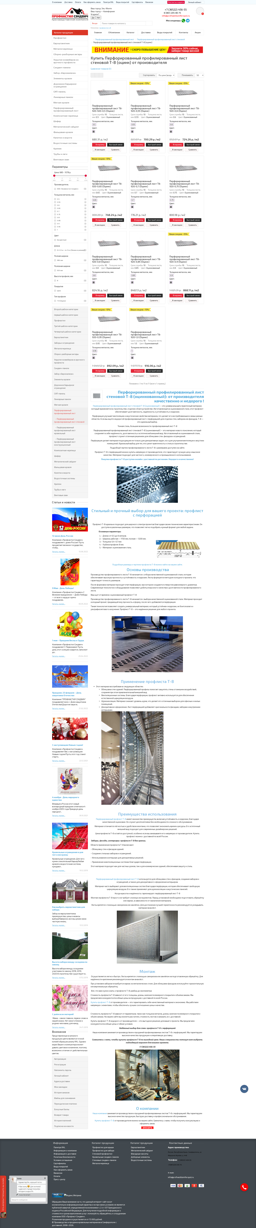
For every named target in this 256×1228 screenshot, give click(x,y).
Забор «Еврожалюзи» (64, 73)
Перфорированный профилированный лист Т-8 (117, 879)
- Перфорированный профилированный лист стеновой (69, 420)
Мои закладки (60, 1087)
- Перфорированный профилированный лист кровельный (64, 430)
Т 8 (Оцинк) (71, 301)
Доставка (68, 2)
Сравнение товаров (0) (101, 68)
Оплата (78, 2)
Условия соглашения (63, 1160)
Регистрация (60, 1064)
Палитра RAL (108, 2)
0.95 (71, 227)
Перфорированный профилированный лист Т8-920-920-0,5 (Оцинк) (107, 108)
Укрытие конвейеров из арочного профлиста (66, 61)
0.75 (71, 214)
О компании (57, 2)
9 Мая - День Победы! (63, 588)
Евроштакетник (61, 43)
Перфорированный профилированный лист (65, 109)
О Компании (114, 32)
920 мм (71, 270)
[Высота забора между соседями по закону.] (70, 945)
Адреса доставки (62, 1081)
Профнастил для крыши (103, 1147)
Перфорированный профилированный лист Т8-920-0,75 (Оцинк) (184, 184)
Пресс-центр (59, 1179)
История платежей (62, 1120)
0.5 (71, 199)
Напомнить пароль (62, 1070)
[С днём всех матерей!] (70, 998)
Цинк (71, 291)
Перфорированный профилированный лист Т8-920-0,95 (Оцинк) (107, 334)
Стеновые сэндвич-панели (104, 1160)
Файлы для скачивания (64, 1098)
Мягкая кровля (61, 102)
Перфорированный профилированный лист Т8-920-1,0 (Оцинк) (146, 334)
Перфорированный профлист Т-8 (111, 819)
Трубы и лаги (60, 154)
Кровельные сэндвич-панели (105, 1157)
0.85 (71, 220)
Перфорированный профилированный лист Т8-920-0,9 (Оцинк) (184, 259)
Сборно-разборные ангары (67, 54)
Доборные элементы (140, 1157)
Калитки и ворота (62, 137)
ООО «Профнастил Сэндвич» (71, 189)
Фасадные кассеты (139, 1154)
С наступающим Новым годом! (67, 745)
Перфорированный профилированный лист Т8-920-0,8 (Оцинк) (107, 259)
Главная (98, 32)
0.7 (71, 211)
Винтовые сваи (61, 159)
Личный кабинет (61, 1075)
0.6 (71, 205)
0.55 (71, 202)
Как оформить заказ (92, 2)
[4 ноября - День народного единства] (70, 781)
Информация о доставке (65, 1154)
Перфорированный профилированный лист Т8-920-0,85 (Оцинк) (146, 259)
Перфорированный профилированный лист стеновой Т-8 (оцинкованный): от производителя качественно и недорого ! (155, 396)
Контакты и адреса (176, 2)
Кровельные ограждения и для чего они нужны (67, 853)
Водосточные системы (65, 143)
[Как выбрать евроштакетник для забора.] (70, 890)
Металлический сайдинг (66, 126)
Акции (198, 32)
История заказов (61, 1092)
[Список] (97, 75)
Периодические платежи (65, 1104)
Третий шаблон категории (66, 326)
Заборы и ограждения (64, 343)
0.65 (71, 208)
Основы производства (148, 569)
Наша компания (100, 1113)
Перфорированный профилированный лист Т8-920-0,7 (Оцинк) (146, 184)
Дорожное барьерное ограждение (64, 85)
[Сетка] (93, 75)
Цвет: (94, 128)
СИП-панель (59, 91)
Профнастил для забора (103, 1150)
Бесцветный (71, 240)
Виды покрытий (122, 2)
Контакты (183, 32)
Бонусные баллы (61, 1109)
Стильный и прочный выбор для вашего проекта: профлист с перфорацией (147, 512)
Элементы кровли (62, 78)
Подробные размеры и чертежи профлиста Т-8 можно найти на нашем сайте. (147, 564)
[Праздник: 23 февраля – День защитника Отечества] (70, 676)
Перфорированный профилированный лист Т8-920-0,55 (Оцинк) (146, 108)
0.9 (71, 223)
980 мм (71, 260)
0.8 (71, 217)
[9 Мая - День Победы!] (70, 572)
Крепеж (57, 148)
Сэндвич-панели (62, 67)
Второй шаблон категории (66, 309)
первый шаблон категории (66, 315)
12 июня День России (62, 536)
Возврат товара (61, 1115)
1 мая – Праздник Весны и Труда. (68, 640)
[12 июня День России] (70, 519)
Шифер (57, 121)
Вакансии (149, 2)
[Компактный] (101, 75)
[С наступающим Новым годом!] (70, 728)
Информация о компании (65, 1150)
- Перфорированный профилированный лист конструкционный (64, 442)
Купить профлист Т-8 (101, 1002)
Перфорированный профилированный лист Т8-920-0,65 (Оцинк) (107, 184)
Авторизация (60, 1059)
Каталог (131, 32)
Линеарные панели (63, 97)
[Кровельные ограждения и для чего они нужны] (70, 836)
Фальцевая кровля (63, 132)
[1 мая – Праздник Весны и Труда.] (70, 624)
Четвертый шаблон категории (67, 331)
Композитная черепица (65, 115)
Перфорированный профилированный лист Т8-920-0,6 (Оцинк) (184, 108)
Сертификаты (137, 2)
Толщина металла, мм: (103, 121)
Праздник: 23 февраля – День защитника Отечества (66, 694)
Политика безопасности (64, 1157)
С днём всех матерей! (63, 1014)
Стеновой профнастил (102, 1154)
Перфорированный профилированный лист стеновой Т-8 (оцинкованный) (126, 406)
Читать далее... (58, 552)
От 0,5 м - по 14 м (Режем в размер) (71, 250)
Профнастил (59, 38)
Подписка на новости (64, 1126)
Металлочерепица (63, 48)
